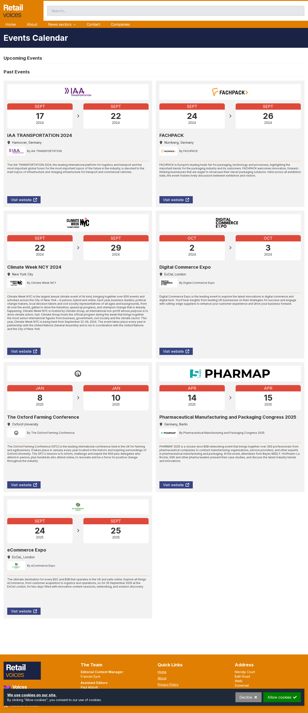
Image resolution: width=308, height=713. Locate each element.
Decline (245, 697)
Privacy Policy (168, 684)
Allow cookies (279, 697)
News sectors (59, 24)
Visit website (21, 200)
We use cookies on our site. (32, 695)
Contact (93, 24)
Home (10, 24)
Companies (120, 24)
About (32, 24)
